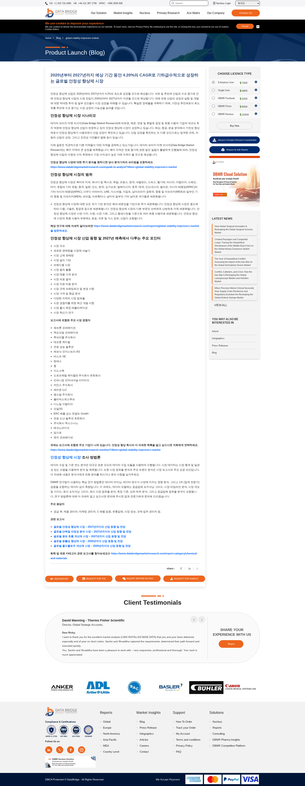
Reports (217, 727)
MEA (106, 745)
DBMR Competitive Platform (229, 745)
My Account (183, 733)
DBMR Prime (224, 106)
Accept (245, 26)
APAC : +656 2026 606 (110, 3)
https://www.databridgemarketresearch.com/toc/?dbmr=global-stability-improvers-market (105, 449)
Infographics (218, 338)
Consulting (219, 733)
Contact (144, 751)
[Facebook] (181, 568)
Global (106, 721)
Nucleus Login (223, 3)
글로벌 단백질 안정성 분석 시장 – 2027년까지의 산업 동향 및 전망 (92, 531)
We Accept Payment (168, 779)
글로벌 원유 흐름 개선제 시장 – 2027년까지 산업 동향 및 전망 (90, 536)
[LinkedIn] (48, 749)
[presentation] (194, 619)
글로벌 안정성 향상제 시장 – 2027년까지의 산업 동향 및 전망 (89, 526)
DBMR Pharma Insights (226, 739)
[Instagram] (81, 749)
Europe (107, 727)
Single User (224, 90)
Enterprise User (226, 82)
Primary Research (168, 12)
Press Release (148, 727)
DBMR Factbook (226, 98)
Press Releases (220, 345)
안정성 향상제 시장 (65, 457)
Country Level (111, 751)
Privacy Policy (184, 745)
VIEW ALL (220, 305)
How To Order (184, 721)
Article (215, 331)
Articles (144, 739)
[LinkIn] (189, 568)
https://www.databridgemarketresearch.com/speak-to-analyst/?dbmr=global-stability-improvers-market (113, 166)
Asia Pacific (110, 739)
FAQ (178, 751)
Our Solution (99, 12)
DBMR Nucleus (226, 114)
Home (48, 38)
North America (111, 733)
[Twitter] (198, 568)
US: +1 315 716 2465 (60, 3)
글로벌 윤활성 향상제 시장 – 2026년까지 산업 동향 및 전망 (88, 541)
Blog (58, 38)
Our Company (216, 12)
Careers (144, 745)
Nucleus (145, 12)
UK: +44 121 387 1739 (85, 3)
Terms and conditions (188, 739)
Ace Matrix (193, 12)
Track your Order (186, 727)
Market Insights (123, 12)
